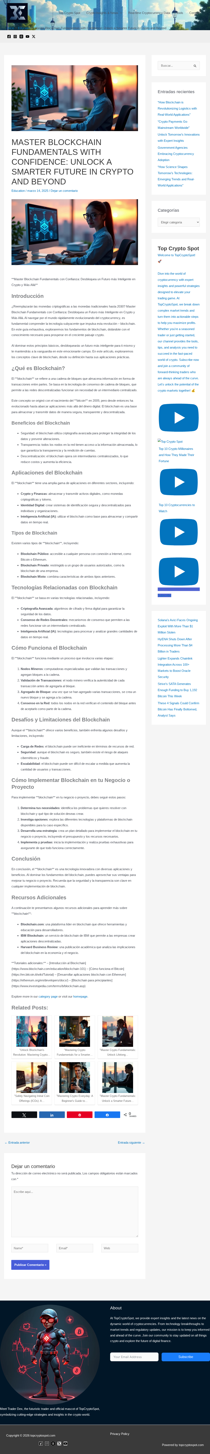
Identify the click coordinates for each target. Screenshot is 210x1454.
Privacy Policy (119, 1434)
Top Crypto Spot (69, 13)
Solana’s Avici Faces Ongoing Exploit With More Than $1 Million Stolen (178, 626)
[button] (120, 13)
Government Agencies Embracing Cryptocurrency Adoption (176, 154)
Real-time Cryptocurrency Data (149, 13)
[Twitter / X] (33, 36)
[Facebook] (9, 36)
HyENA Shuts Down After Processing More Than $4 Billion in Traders (175, 645)
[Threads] (21, 36)
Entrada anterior (17, 1142)
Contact (194, 13)
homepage (80, 996)
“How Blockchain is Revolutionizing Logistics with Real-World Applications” (177, 108)
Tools (179, 13)
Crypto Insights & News (102, 13)
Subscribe (185, 1357)
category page (48, 996)
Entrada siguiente (131, 1142)
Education (18, 190)
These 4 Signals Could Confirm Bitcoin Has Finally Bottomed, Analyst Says (178, 709)
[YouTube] (27, 36)
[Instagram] (15, 36)
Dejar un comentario (64, 190)
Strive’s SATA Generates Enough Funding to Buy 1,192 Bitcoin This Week (177, 690)
